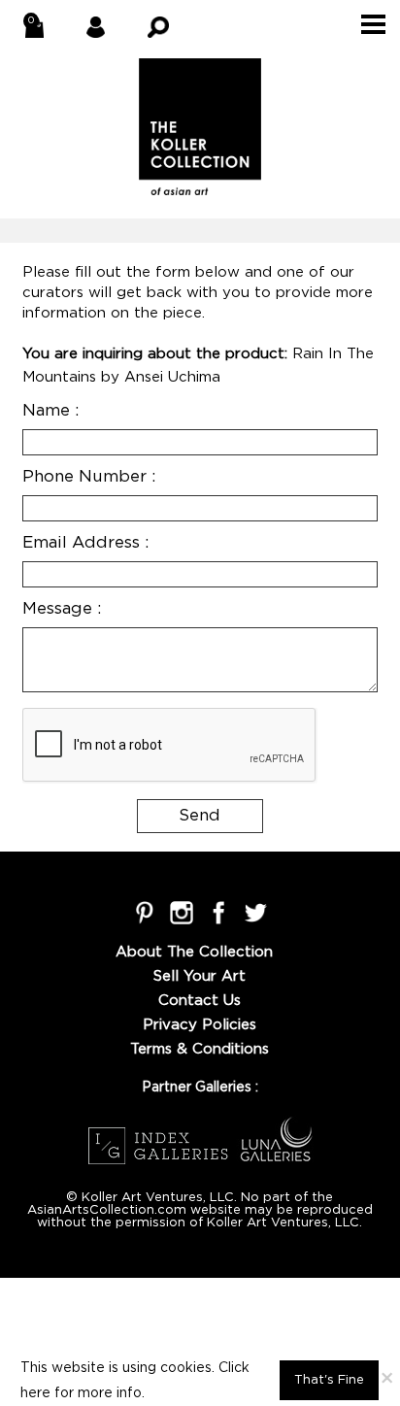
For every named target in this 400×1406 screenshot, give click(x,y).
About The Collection (194, 952)
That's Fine (329, 1380)
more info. (111, 1393)
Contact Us (199, 1000)
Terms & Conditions (199, 1049)
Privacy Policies (199, 1025)
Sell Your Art (199, 976)
